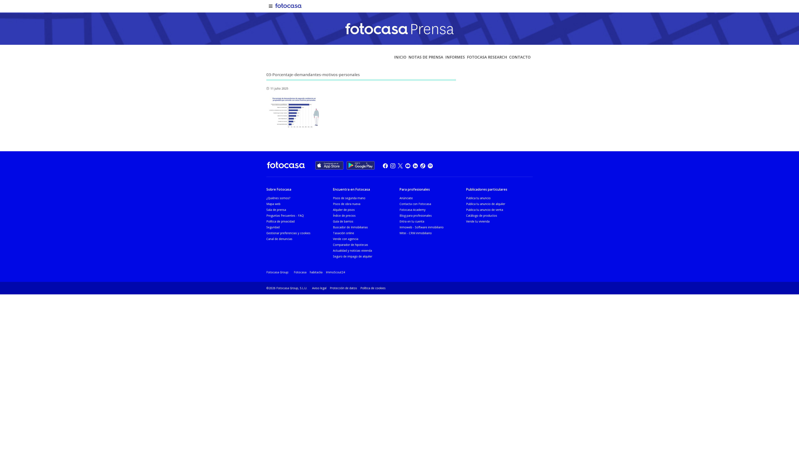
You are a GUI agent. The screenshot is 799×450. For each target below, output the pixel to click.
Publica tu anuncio (478, 198)
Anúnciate (406, 198)
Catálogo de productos (481, 216)
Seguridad (273, 227)
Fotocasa (300, 272)
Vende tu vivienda (478, 221)
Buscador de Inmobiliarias (350, 227)
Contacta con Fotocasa (415, 204)
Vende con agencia (345, 239)
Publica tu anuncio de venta (484, 210)
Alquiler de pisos (344, 210)
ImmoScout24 (335, 272)
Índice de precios (344, 216)
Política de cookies (373, 288)
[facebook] (385, 165)
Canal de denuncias (279, 239)
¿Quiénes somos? (278, 198)
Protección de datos (343, 288)
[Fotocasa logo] (285, 166)
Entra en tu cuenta (412, 221)
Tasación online (343, 233)
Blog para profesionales (416, 216)
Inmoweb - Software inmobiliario (422, 227)
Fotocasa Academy (413, 210)
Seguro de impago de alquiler (352, 256)
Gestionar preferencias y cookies (288, 233)
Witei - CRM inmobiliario (416, 233)
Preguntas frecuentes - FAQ (285, 216)
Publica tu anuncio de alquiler (485, 204)
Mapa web (273, 204)
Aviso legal (319, 288)
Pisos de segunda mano (349, 198)
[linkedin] (415, 165)
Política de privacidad (280, 221)
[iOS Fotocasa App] (329, 165)
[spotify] (430, 165)
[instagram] (392, 165)
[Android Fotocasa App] (361, 165)
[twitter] (400, 165)
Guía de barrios (343, 221)
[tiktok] (422, 165)
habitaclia (316, 272)
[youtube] (407, 165)
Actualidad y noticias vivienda (352, 250)
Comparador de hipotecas (350, 245)
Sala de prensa (276, 210)
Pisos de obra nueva (346, 204)
